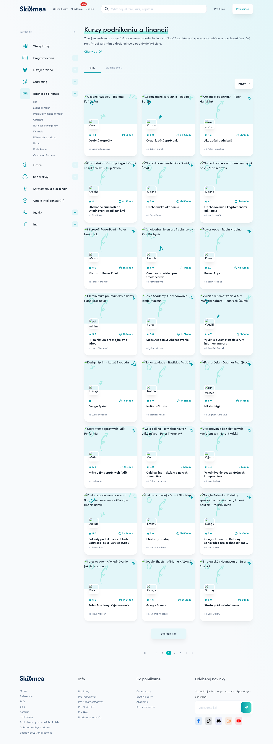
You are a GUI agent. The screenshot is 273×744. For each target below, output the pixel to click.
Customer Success (44, 155)
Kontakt (24, 712)
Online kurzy (60, 9)
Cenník (90, 9)
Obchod (38, 119)
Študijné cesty (113, 67)
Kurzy (92, 67)
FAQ (22, 701)
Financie (38, 131)
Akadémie (142, 702)
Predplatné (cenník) (90, 717)
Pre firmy (219, 9)
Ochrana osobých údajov (35, 727)
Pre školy (83, 712)
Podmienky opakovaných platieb (39, 722)
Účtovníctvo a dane (44, 137)
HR (35, 101)
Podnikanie (40, 149)
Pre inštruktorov (87, 696)
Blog (22, 706)
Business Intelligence (45, 125)
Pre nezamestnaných (90, 702)
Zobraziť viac (168, 633)
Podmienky (26, 717)
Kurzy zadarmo (145, 707)
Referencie (26, 696)
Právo (36, 143)
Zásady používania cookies (36, 732)
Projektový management (48, 113)
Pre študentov (86, 707)
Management (41, 107)
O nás (23, 691)
